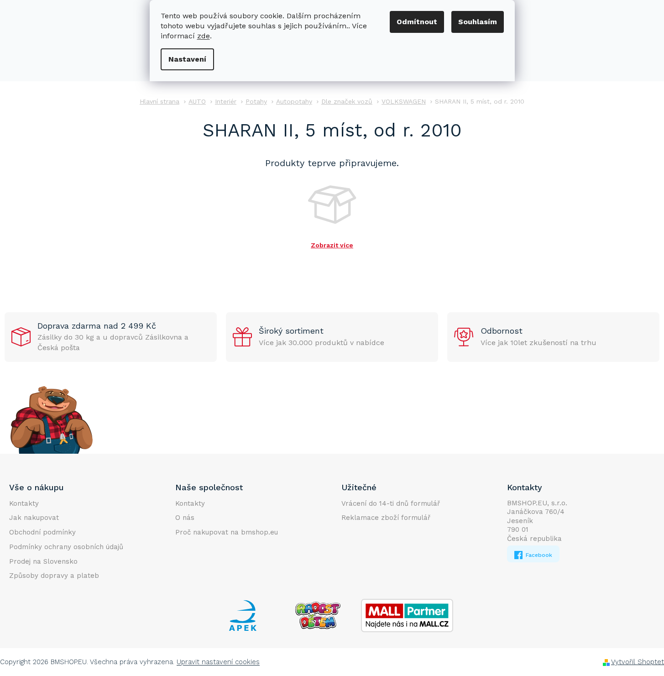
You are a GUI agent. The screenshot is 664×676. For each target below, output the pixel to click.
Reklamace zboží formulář (385, 518)
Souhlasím (477, 21)
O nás (184, 518)
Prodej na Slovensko (43, 561)
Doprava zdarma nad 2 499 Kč (96, 325)
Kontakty (24, 503)
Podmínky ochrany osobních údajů (66, 547)
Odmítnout (417, 21)
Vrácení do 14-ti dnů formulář (390, 503)
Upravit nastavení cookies (218, 662)
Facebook (538, 555)
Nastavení (187, 59)
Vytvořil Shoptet (637, 662)
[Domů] (159, 101)
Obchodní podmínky (42, 532)
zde (203, 35)
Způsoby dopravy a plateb (54, 575)
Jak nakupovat (34, 518)
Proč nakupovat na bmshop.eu (226, 532)
